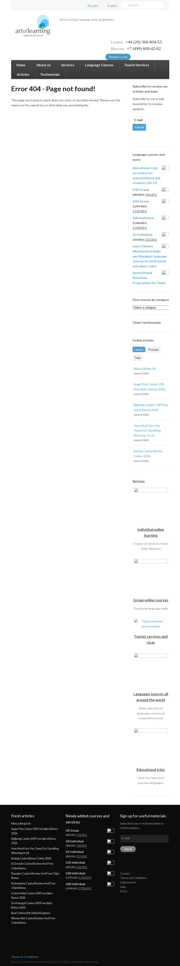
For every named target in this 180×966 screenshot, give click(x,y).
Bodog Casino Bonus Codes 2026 (31, 858)
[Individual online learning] (151, 524)
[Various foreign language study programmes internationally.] (30, 26)
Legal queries (128, 882)
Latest (138, 349)
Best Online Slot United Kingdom (30, 913)
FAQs (123, 891)
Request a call (118, 57)
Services (67, 65)
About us (43, 65)
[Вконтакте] (27, 5)
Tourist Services (136, 65)
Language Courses (99, 65)
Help (123, 887)
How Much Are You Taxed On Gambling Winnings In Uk (147, 430)
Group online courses (150, 600)
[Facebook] (19, 5)
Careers (125, 873)
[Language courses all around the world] (151, 688)
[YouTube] (35, 5)
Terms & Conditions (25, 957)
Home (20, 65)
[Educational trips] (151, 764)
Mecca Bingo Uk (145, 368)
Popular (153, 349)
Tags (137, 357)
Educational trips (151, 769)
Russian (92, 5)
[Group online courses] (151, 594)
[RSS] (42, 5)
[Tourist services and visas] (151, 631)
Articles (23, 74)
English (112, 5)
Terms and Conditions (133, 878)
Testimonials (50, 74)
